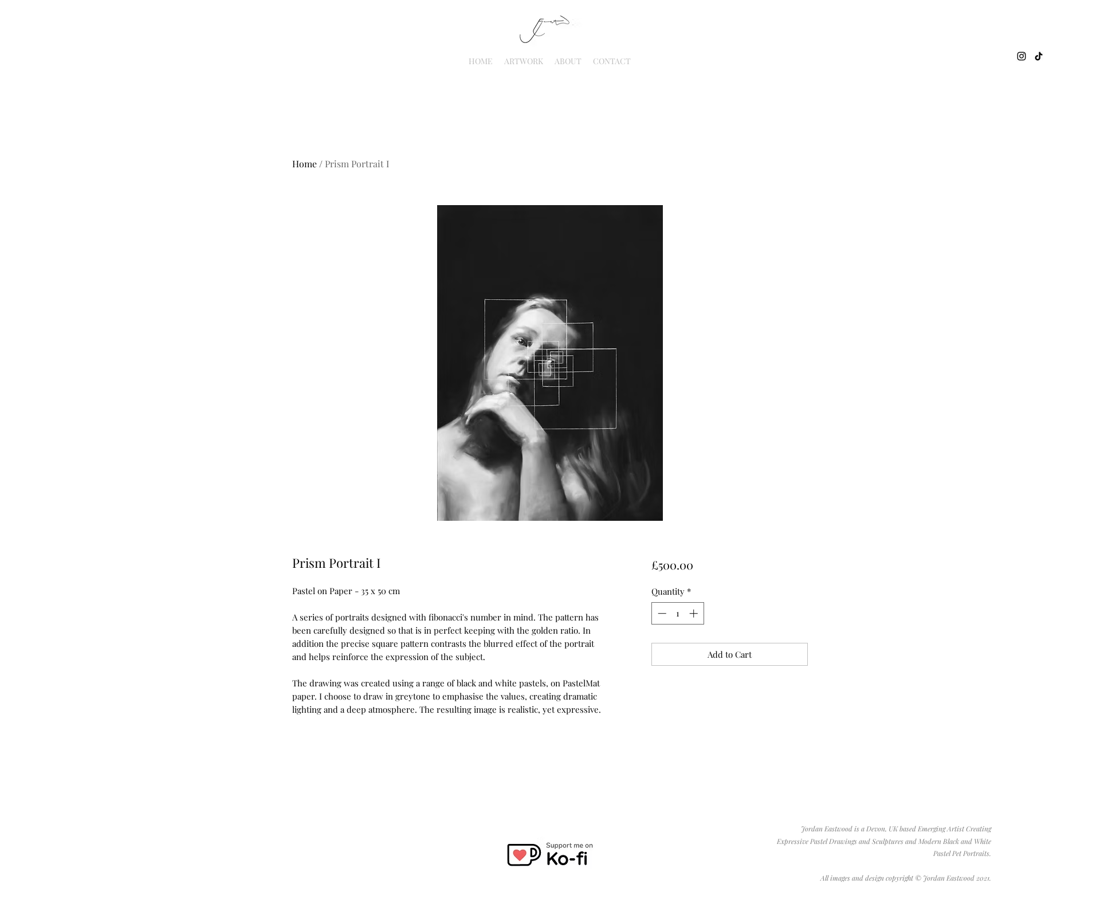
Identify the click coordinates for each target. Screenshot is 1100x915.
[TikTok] (1038, 56)
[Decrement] (661, 613)
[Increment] (694, 613)
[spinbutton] (677, 613)
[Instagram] (1021, 56)
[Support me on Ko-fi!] (549, 855)
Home (304, 164)
